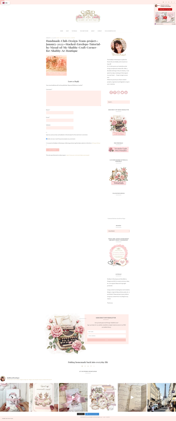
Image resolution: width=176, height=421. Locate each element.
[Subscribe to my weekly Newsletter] (118, 136)
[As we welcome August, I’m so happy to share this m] (43, 397)
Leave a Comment (71, 37)
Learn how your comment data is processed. (78, 155)
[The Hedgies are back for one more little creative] (14, 397)
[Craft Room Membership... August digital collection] (102, 397)
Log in (107, 417)
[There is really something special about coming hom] (132, 397)
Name (48, 110)
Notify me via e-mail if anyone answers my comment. (61, 139)
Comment (49, 89)
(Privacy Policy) (96, 143)
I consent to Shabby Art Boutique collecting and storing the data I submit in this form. (73, 144)
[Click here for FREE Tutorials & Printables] (118, 175)
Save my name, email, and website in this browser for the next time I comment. (67, 134)
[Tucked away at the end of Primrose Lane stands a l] (73, 397)
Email (48, 117)
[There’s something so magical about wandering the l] (161, 397)
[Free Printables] (118, 149)
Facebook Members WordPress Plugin (116, 218)
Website (48, 125)
